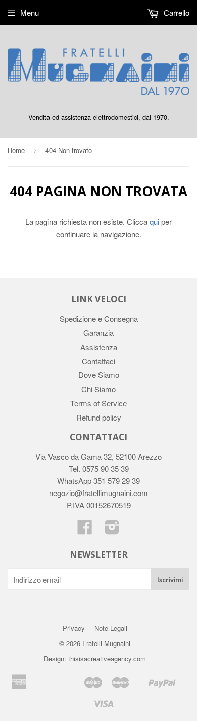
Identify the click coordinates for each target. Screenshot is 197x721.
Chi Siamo (98, 389)
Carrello (175, 12)
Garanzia (98, 332)
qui (154, 221)
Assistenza (98, 346)
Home (16, 150)
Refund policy (98, 417)
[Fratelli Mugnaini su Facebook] (84, 529)
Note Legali (110, 628)
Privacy (74, 628)
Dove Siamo (98, 374)
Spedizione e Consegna (99, 318)
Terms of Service (98, 403)
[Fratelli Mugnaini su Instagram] (112, 529)
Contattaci (98, 361)
